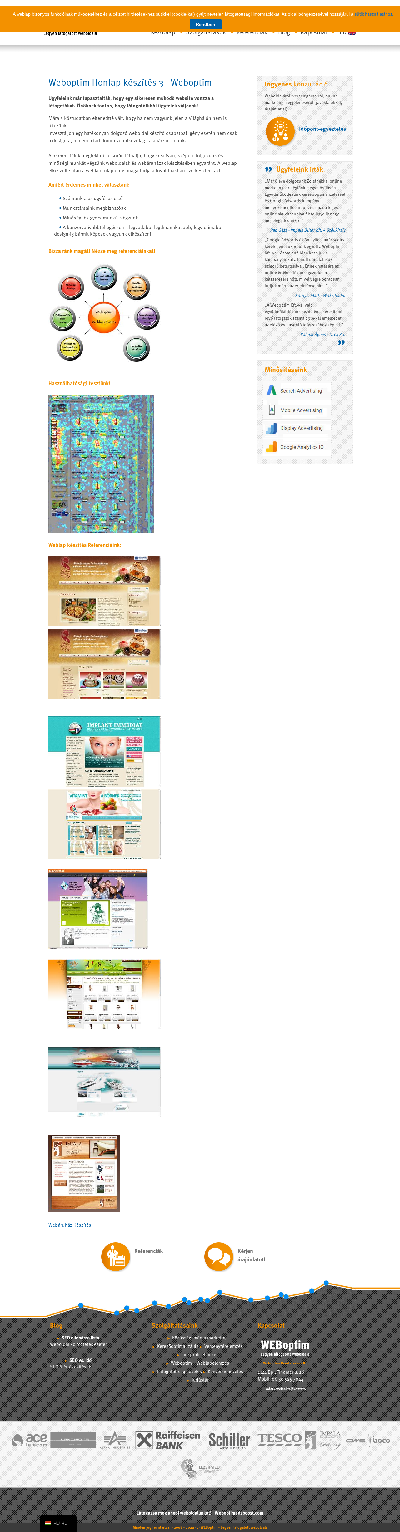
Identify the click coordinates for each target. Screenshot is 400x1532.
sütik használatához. (374, 14)
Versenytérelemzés (223, 1346)
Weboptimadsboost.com (239, 1513)
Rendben (205, 24)
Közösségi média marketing (200, 1338)
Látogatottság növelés (179, 1372)
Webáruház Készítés (69, 1225)
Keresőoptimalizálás (177, 1346)
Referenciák (252, 33)
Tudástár (200, 1380)
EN (343, 33)
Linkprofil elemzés (200, 1355)
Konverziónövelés (225, 1372)
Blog (284, 33)
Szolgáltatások (206, 33)
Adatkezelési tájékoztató (286, 1389)
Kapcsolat (314, 33)
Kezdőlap (163, 33)
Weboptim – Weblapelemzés (200, 1363)
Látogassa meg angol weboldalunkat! (174, 1513)
